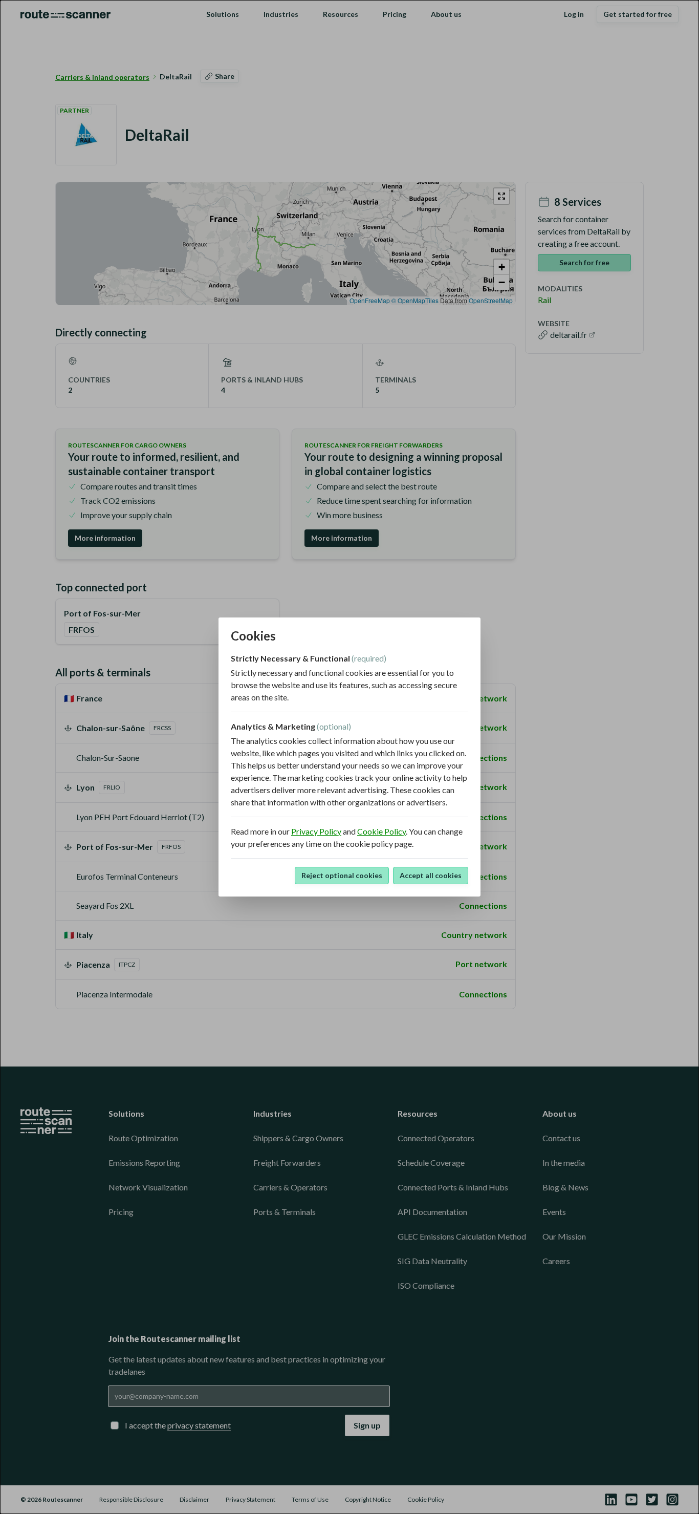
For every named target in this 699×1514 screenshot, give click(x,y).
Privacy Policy (316, 831)
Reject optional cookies (341, 875)
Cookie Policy (381, 831)
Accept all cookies (431, 875)
